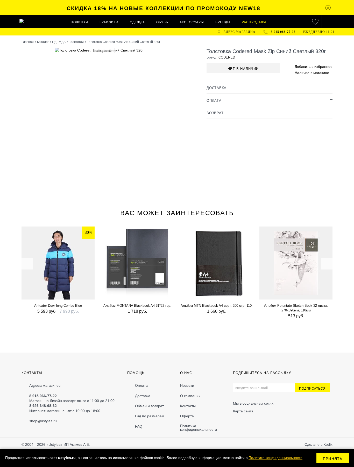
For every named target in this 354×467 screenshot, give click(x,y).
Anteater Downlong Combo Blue (58, 306)
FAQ (138, 426)
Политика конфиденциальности (198, 427)
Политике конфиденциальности (275, 458)
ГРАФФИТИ (109, 22)
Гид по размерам (149, 416)
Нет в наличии (243, 69)
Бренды (222, 22)
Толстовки (76, 42)
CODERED (226, 57)
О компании (190, 396)
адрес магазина (239, 32)
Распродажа (254, 22)
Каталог (43, 42)
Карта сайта (243, 411)
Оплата (141, 385)
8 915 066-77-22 (283, 32)
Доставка (142, 396)
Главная (28, 42)
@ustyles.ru (47, 421)
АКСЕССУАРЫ (192, 22)
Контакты (188, 406)
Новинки (79, 22)
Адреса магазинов (44, 385)
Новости (187, 385)
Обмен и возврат (149, 406)
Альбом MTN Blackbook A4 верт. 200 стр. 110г (217, 306)
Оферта (187, 416)
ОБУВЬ (162, 22)
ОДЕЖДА (137, 22)
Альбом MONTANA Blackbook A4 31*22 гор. (137, 306)
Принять (332, 459)
